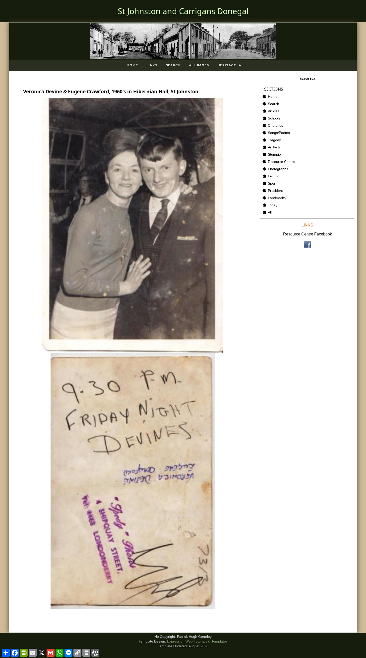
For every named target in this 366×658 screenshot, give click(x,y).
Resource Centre (281, 162)
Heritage (226, 65)
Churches (275, 125)
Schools (274, 118)
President (275, 191)
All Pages (199, 65)
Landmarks (277, 198)
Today (272, 205)
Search (173, 65)
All (270, 212)
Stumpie (274, 154)
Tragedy (274, 140)
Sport (272, 183)
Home (132, 65)
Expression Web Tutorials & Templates (197, 641)
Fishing (273, 176)
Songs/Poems (279, 133)
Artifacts (274, 147)
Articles (273, 111)
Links (151, 65)
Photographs (278, 169)
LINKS (307, 225)
